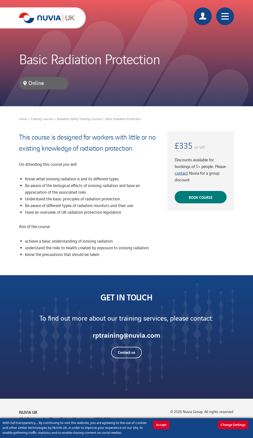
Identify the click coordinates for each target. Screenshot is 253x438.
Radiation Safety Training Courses (79, 118)
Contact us (126, 352)
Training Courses (42, 118)
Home (23, 118)
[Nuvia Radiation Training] (47, 18)
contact (181, 173)
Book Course (200, 197)
